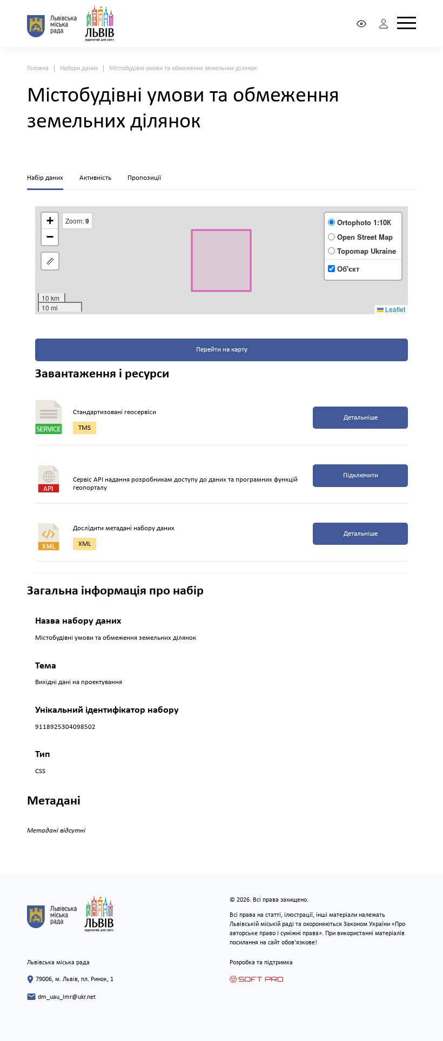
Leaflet (394, 309)
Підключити (360, 475)
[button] (50, 221)
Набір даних (45, 177)
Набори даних (79, 68)
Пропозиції (144, 177)
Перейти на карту (221, 349)
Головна (38, 68)
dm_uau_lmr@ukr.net (67, 997)
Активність (95, 177)
